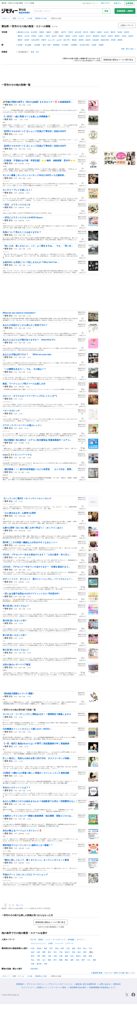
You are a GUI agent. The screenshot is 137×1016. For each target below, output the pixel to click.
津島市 (92, 32)
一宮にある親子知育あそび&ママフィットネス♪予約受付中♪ (31, 593)
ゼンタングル (7, 880)
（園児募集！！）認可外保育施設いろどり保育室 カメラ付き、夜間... (38, 469)
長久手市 (66, 40)
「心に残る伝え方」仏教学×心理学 (19, 513)
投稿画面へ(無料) (125, 11)
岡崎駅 (101, 45)
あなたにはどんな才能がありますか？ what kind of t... (29, 340)
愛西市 (20, 40)
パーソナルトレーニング (10, 584)
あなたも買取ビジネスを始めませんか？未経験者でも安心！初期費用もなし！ (40, 801)
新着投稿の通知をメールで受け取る (118, 60)
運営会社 (117, 984)
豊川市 (85, 32)
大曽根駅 (74, 45)
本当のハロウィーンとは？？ (17, 787)
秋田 (62, 948)
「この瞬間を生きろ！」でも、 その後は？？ (24, 369)
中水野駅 (65, 45)
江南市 (40, 36)
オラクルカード (7, 402)
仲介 (37, 52)
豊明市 (117, 36)
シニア (47, 939)
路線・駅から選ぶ (127, 49)
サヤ (4, 345)
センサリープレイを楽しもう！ (18, 190)
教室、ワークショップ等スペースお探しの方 (24, 384)
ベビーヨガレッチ (11, 410)
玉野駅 (21, 746)
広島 (38, 960)
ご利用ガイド (41, 987)
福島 (73, 948)
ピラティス (6, 210)
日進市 (124, 36)
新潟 (79, 948)
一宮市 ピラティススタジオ (18, 204)
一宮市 (15, 105)
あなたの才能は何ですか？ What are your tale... (28, 354)
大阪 (49, 956)
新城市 (61, 36)
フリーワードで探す (58, 987)
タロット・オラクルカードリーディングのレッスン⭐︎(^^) (30, 396)
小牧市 (47, 36)
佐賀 (77, 960)
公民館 (50, 943)
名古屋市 (34, 32)
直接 (32, 52)
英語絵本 (5, 475)
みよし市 (51, 40)
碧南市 (99, 32)
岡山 (32, 960)
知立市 (88, 36)
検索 (106, 11)
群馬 (84, 952)
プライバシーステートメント (60, 984)
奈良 (72, 956)
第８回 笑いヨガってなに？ (16, 650)
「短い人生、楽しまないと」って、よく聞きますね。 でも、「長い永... (38, 246)
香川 (55, 960)
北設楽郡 (95, 40)
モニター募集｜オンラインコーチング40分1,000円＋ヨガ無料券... (34, 175)
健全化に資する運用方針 (86, 984)
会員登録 (129, 3)
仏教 (4, 519)
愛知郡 (74, 40)
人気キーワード (126, 25)
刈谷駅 (94, 45)
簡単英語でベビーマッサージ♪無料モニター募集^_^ (27, 845)
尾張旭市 (96, 36)
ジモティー (6, 18)
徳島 (49, 960)
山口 (43, 960)
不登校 (5, 166)
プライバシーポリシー (36, 984)
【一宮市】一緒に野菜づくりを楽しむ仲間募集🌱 (26, 116)
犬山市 (26, 36)
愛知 (11, 105)
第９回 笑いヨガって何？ (15, 635)
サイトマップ (27, 987)
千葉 (60, 952)
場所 (4, 699)
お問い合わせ (104, 984)
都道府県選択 (24, 13)
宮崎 (32, 964)
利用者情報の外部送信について (102, 987)
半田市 (70, 32)
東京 (49, 952)
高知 (66, 960)
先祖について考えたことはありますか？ (22, 232)
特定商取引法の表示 (78, 987)
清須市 (26, 40)
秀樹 (4, 108)
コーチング (6, 181)
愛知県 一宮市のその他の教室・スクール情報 (26, 26)
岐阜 (32, 956)
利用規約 (20, 984)
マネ (4, 611)
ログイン (117, 3)
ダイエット (81, 939)
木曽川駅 (21, 163)
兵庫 (55, 956)
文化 (4, 331)
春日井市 (78, 32)
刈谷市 (106, 32)
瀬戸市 (63, 32)
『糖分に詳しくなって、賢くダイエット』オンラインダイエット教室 (36, 860)
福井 (32, 952)
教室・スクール (18, 18)
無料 (4, 122)
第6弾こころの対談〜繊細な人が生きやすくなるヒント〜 (30, 542)
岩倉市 (110, 36)
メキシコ (5, 268)
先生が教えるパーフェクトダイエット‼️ (22, 830)
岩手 (51, 948)
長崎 (94, 960)
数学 (4, 749)
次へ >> (19, 905)
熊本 (83, 960)
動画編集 (71, 939)
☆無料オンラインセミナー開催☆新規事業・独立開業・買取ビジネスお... (38, 816)
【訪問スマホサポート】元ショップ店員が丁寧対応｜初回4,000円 (34, 131)
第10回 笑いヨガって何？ (15, 620)
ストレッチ (59, 943)
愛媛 (60, 960)
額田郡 (120, 40)
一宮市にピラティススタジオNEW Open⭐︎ (23, 217)
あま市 (59, 40)
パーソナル (6, 460)
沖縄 (45, 964)
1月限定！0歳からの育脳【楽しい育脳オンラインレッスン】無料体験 (36, 773)
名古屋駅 (28, 45)
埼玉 (55, 952)
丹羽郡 (113, 40)
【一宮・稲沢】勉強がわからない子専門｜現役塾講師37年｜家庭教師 (36, 743)
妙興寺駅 (21, 193)
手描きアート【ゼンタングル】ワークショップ (25, 874)
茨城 (73, 952)
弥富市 (43, 40)
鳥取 (84, 956)
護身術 (40, 939)
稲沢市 (54, 36)
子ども (5, 195)
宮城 (56, 948)
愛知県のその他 (41, 18)
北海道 (39, 948)
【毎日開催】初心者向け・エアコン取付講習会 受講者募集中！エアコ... (37, 440)
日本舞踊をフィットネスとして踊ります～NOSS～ (27, 729)
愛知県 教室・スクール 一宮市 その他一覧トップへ (114, 973)
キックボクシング (59, 939)
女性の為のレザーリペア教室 (17, 664)
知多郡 (87, 40)
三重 (38, 956)
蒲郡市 (20, 36)
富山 (84, 948)
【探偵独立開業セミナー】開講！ (19, 693)
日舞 (4, 734)
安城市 (119, 32)
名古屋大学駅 (84, 45)
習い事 (33, 939)
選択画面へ (35, 969)
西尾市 (126, 32)
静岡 (43, 956)
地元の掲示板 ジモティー (90, 3)
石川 (90, 948)
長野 (43, 952)
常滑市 (33, 36)
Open (4, 223)
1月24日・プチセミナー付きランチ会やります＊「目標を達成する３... (36, 567)
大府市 (74, 36)
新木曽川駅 (22, 516)
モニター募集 (7, 851)
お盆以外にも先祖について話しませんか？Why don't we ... (31, 262)
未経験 (5, 807)
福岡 (72, 960)
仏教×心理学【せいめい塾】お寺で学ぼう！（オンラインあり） (33, 528)
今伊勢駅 (21, 443)
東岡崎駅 (56, 45)
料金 (4, 137)
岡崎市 (48, 32)
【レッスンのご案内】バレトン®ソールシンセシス (27, 498)
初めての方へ (106, 3)
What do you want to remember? (19, 313)
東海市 (67, 36)
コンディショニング (9, 504)
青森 (45, 948)
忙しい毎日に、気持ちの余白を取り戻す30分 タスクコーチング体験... (37, 758)
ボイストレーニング (38, 943)
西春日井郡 (105, 40)
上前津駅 (37, 45)
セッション (6, 764)
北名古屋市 (35, 40)
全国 (32, 948)
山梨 (38, 952)
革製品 (5, 670)
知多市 (81, 36)
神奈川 (67, 952)
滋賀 (66, 956)
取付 (4, 446)
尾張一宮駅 (47, 45)
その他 (30, 18)
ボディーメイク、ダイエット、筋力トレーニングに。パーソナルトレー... (38, 579)
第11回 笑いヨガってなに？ (16, 606)
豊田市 (113, 32)
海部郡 (81, 40)
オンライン (6, 251)
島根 (90, 956)
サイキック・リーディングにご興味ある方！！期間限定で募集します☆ (37, 714)
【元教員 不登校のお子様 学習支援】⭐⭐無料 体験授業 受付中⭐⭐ (39, 160)
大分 (88, 960)
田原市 (130, 36)
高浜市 (103, 36)
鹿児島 (39, 964)
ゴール (5, 416)
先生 (4, 836)
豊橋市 (41, 32)
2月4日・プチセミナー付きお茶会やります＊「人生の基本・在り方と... (37, 554)
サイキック (6, 720)
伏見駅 (20, 45)
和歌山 (78, 956)
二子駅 (21, 119)
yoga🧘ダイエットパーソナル (17, 454)
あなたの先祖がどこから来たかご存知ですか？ (25, 325)
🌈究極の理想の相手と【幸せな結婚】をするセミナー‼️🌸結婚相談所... (37, 102)
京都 (60, 956)
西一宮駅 (21, 472)
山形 (68, 948)
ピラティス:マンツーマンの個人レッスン (22, 425)
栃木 (79, 952)
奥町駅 (21, 428)
